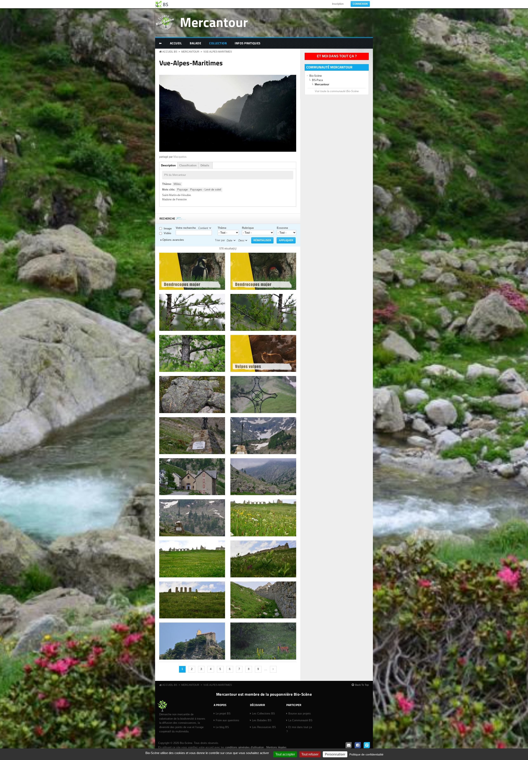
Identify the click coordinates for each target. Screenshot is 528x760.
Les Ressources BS (264, 727)
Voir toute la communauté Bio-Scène (337, 91)
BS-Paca (317, 80)
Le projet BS (223, 713)
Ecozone (282, 227)
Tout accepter (285, 754)
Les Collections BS (263, 713)
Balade (195, 43)
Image (168, 228)
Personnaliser (335, 754)
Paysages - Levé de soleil (205, 189)
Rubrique (248, 227)
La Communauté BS (300, 720)
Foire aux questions (227, 720)
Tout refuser (309, 754)
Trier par (220, 240)
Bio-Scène (315, 75)
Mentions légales (276, 747)
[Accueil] (162, 4)
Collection (218, 43)
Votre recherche (186, 227)
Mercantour (214, 22)
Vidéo (167, 233)
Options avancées (173, 239)
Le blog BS (222, 727)
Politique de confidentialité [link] (366, 754)
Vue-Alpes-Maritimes (217, 51)
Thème (222, 227)
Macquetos (180, 156)
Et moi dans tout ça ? (337, 56)
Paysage (182, 189)
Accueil (176, 43)
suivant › (273, 669)
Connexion (360, 3)
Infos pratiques (247, 43)
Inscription (338, 3)
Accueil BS (169, 51)
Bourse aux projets (299, 713)
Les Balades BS (261, 720)
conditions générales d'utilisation (244, 747)
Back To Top (362, 685)
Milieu (177, 184)
